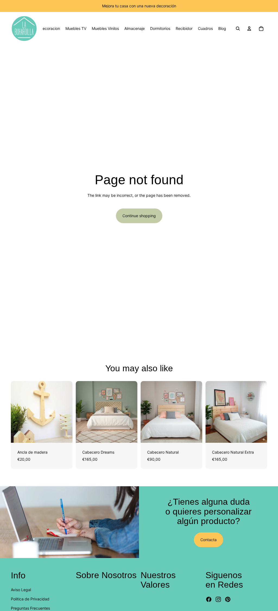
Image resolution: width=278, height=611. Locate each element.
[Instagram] (218, 599)
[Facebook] (209, 599)
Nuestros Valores (158, 580)
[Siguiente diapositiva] (66, 412)
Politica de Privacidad (30, 599)
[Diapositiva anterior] (17, 412)
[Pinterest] (228, 599)
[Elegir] (64, 434)
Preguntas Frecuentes (30, 608)
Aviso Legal (21, 589)
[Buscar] (238, 29)
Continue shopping (139, 215)
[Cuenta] (249, 29)
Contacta (208, 539)
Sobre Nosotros (106, 575)
